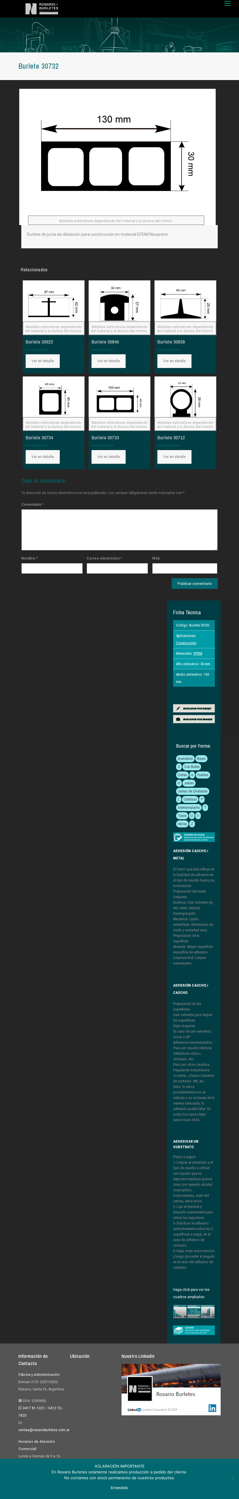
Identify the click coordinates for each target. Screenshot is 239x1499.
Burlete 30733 (105, 437)
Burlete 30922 (39, 341)
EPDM (198, 653)
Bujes (201, 758)
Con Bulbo (191, 766)
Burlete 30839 (171, 341)
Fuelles (202, 774)
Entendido (119, 1488)
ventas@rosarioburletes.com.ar (44, 1430)
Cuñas (182, 774)
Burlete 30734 (39, 437)
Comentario (32, 504)
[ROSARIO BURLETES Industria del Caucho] (42, 8)
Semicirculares (189, 807)
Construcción (186, 643)
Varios (182, 823)
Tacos (182, 815)
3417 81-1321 (34, 1408)
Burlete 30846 (105, 341)
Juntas (189, 783)
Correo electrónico (104, 558)
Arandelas (185, 758)
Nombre (29, 558)
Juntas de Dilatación (193, 791)
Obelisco (190, 799)
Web (156, 558)
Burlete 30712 (171, 437)
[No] (232, 1479)
